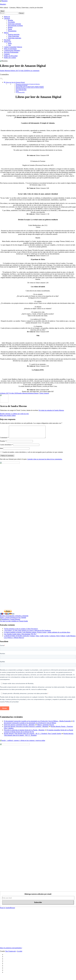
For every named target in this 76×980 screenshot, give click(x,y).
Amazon (35, 393)
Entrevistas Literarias (14, 24)
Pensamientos (12, 31)
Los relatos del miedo (21, 90)
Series (10, 43)
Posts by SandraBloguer (7, 908)
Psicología (7, 40)
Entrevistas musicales (14, 38)
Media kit (7, 16)
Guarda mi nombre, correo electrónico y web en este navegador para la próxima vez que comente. (32, 452)
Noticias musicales (13, 34)
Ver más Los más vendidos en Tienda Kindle (14, 621)
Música (6, 32)
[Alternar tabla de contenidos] (1, 79)
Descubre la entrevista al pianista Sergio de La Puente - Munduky (24, 730)
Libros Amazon (44, 393)
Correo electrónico (6, 445)
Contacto (7, 54)
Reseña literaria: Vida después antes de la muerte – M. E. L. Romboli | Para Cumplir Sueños (32, 733)
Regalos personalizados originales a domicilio (14, 616)
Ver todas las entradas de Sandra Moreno (51, 410)
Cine (9, 45)
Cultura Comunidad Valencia (13, 47)
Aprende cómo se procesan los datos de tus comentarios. (44, 459)
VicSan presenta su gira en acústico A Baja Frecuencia (21, 629)
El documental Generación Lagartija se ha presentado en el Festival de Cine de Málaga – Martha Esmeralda (37, 721)
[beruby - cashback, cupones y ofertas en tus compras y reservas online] (22, 740)
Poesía (10, 29)
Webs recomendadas (10, 49)
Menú (2, 11)
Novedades (11, 22)
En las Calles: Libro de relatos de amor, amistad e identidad (30, 86)
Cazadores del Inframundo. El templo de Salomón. (28, 84)
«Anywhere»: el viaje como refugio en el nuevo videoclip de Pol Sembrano (27, 630)
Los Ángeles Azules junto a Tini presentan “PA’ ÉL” (20, 634)
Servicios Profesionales (11, 52)
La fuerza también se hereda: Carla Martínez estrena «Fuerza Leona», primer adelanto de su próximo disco (37, 632)
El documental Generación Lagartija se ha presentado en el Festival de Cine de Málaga (39, 722)
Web (1, 448)
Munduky (3, 4)
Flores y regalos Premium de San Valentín (13, 617)
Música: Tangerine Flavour (45, 724)
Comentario (4, 437)
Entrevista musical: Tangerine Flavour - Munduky (19, 724)
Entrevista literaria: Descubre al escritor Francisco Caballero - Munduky (26, 726)
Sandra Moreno (5, 70)
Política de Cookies (10, 57)
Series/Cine (7, 41)
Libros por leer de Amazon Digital (15, 82)
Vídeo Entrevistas (13, 36)
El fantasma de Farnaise (22, 85)
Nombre (3, 441)
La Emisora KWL (21, 92)
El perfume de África (21, 88)
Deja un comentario (33, 70)
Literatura (7, 18)
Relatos (10, 27)
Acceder (19, 951)
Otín (18, 91)
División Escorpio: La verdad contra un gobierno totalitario (30, 87)
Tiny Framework (10, 951)
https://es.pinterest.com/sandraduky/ (11, 948)
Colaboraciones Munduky (12, 50)
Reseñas (10, 20)
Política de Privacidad (10, 56)
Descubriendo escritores (15, 25)
